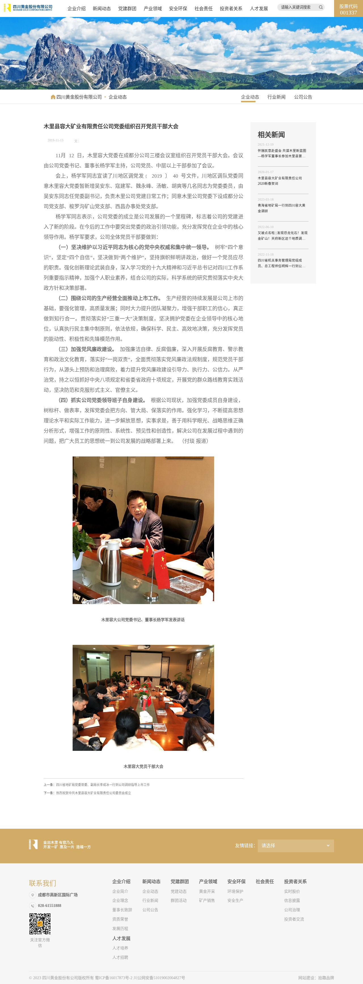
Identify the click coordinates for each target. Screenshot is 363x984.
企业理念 (120, 900)
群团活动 (179, 900)
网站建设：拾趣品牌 (316, 978)
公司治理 (292, 910)
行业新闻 (276, 97)
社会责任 (204, 8)
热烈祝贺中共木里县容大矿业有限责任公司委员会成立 (87, 793)
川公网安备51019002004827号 (159, 978)
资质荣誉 (120, 919)
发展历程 (120, 928)
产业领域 (153, 8)
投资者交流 (294, 919)
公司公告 (303, 97)
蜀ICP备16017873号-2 (114, 978)
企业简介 (120, 891)
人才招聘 (120, 957)
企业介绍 (76, 8)
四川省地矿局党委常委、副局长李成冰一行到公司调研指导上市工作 (97, 785)
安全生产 (235, 900)
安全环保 (178, 8)
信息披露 (292, 900)
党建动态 (179, 891)
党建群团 (127, 8)
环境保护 (235, 891)
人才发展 (259, 8)
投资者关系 (231, 8)
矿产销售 (207, 900)
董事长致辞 (122, 910)
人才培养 (120, 948)
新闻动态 (102, 8)
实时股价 (292, 891)
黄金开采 (207, 891)
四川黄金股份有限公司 (79, 97)
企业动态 (118, 97)
